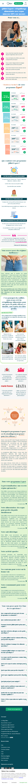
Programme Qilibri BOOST (7, 725)
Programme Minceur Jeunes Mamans (10, 733)
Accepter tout (23, 782)
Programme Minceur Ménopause (9, 731)
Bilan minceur (18, 3)
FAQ (2, 745)
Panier (25, 4)
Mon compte (4, 736)
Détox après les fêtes (6, 729)
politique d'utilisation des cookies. (12, 778)
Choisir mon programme (14, 709)
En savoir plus (21, 504)
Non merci (4, 782)
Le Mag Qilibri (4, 720)
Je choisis (14, 782)
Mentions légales (5, 756)
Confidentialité (5, 758)
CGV (2, 751)
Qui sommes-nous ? (6, 723)
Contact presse (5, 749)
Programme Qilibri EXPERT (8, 727)
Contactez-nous (5, 747)
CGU (2, 754)
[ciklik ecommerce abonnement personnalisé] (11, 737)
